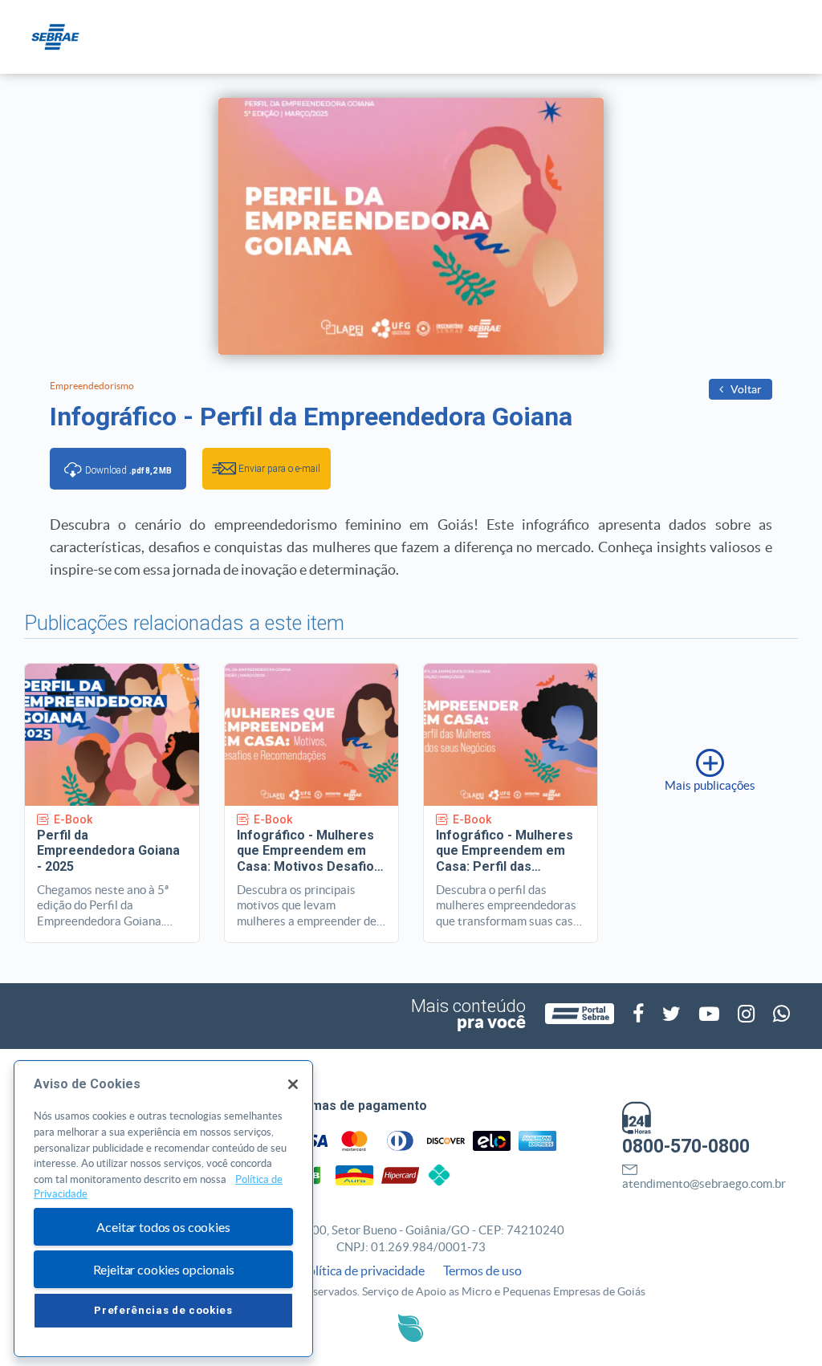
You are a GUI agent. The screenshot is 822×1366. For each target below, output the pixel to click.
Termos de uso (482, 1270)
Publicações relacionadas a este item (184, 623)
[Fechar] (293, 1084)
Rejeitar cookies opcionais (163, 1269)
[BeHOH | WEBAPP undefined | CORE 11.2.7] (411, 1328)
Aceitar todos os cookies (163, 1226)
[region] (163, 1208)
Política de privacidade (362, 1270)
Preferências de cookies (163, 1310)
